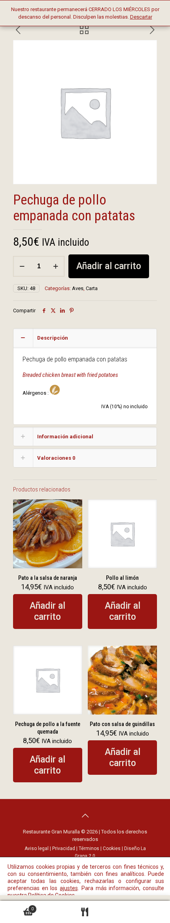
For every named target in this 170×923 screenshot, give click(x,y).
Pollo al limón (122, 578)
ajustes (69, 888)
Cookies (112, 848)
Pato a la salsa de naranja (47, 578)
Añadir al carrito (108, 266)
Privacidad (63, 848)
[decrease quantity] (22, 266)
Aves (77, 288)
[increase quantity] (55, 266)
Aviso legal (37, 848)
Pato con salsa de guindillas (122, 724)
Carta (92, 288)
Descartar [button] (141, 17)
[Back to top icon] (85, 815)
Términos (89, 848)
